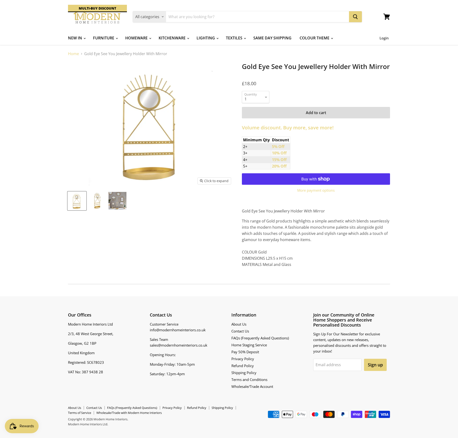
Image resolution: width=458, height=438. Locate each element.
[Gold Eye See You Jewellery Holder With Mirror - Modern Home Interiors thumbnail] (77, 200)
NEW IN (75, 38)
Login (384, 38)
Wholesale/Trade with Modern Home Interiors (129, 413)
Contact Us (240, 331)
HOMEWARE (137, 38)
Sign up (375, 365)
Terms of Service (79, 413)
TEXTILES (234, 38)
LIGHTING (206, 38)
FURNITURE (104, 38)
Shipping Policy (243, 372)
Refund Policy (242, 365)
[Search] (355, 16)
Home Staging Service (249, 345)
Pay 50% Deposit (245, 351)
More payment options (316, 190)
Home (73, 54)
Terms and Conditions (249, 379)
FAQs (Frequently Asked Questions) (260, 338)
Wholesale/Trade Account (252, 386)
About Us (238, 324)
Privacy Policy (242, 358)
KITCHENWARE (173, 38)
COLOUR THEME (315, 38)
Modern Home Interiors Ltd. (88, 424)
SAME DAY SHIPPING (272, 38)
